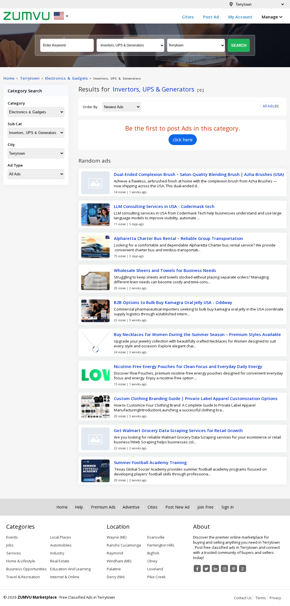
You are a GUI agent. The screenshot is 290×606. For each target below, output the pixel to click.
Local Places (60, 537)
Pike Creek (156, 576)
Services (13, 553)
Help (79, 507)
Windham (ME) (119, 561)
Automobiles (61, 545)
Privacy (275, 598)
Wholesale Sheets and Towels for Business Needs (165, 270)
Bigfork (153, 553)
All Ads (268, 106)
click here (183, 140)
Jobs (10, 545)
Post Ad (211, 17)
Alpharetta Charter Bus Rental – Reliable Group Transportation (178, 238)
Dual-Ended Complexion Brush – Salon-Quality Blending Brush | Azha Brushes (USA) (199, 174)
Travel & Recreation (23, 576)
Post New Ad (177, 507)
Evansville (156, 537)
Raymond (115, 553)
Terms (260, 598)
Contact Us (242, 598)
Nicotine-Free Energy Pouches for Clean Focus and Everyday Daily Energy (188, 366)
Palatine (114, 568)
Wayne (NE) (116, 537)
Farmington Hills (160, 545)
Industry (57, 553)
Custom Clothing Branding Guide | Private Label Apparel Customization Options (196, 398)
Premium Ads (103, 507)
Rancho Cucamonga (124, 545)
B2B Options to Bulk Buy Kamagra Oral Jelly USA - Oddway (173, 302)
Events (12, 537)
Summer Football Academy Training (150, 462)
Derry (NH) (115, 576)
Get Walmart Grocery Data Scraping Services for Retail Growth (178, 430)
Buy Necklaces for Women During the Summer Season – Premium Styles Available (197, 334)
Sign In (227, 507)
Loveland (155, 568)
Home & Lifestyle (20, 561)
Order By (90, 107)
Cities (188, 17)
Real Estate (59, 561)
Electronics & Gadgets (66, 78)
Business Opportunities (26, 568)
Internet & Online (64, 576)
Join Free (205, 507)
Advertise (131, 507)
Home (8, 78)
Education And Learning (70, 568)
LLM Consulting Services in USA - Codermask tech (164, 206)
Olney (152, 561)
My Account (240, 17)
